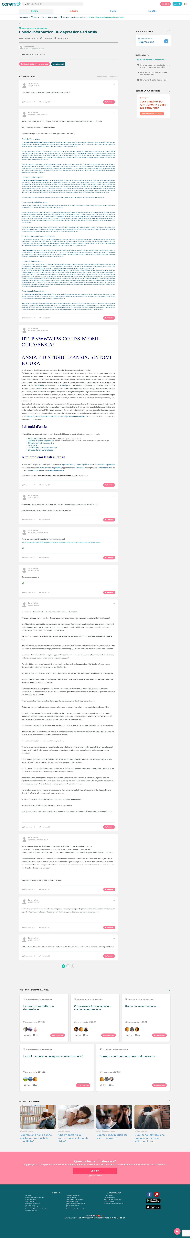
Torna (22, 23)
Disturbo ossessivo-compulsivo (41, 443)
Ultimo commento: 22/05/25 (34, 1072)
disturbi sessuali (106, 467)
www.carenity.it (71, 1218)
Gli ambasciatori (30, 1201)
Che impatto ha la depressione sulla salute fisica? (73, 1138)
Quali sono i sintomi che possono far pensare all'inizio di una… (149, 1138)
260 (28, 1085)
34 (112, 1085)
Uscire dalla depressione (140, 1006)
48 (138, 1035)
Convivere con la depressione (74, 17)
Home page (23, 17)
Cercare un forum (110, 1197)
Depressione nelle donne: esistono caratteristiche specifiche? (36, 1138)
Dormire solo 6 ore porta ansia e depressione (128, 1056)
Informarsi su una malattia (112, 1199)
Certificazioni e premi (73, 1196)
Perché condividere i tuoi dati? (35, 1197)
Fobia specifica (34, 438)
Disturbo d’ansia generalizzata (40, 450)
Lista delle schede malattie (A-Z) (114, 1203)
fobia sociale (35, 471)
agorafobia (49, 441)
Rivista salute (108, 1196)
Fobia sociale (33, 445)
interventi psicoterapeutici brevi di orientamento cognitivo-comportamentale (56, 416)
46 (36, 1085)
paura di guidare (83, 464)
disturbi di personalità (56, 471)
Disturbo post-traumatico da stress (42, 448)
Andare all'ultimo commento (107, 76)
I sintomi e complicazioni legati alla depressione (154, 73)
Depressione (146, 41)
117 (37, 1035)
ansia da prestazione (76, 467)
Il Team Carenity (30, 1199)
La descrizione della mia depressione (38, 1008)
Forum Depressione (49, 17)
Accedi (177, 4)
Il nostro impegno (31, 1211)
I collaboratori (30, 1205)
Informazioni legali (72, 1201)
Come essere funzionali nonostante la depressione (92, 1008)
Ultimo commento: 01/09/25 (136, 1022)
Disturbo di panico (35, 441)
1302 (130, 1035)
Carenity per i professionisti (75, 1209)
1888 (29, 1035)
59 (87, 1035)
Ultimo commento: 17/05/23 (110, 1072)
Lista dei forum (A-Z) (110, 1201)
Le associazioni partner (32, 1203)
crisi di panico (45, 467)
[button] (36, 11)
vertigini (65, 385)
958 (79, 1035)
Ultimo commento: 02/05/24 (85, 1022)
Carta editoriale (71, 1197)
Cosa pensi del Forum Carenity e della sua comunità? (153, 104)
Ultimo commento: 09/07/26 (34, 1022)
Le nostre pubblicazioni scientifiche (36, 1209)
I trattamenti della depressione (153, 80)
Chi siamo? (28, 1196)
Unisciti (165, 4)
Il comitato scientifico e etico (34, 1207)
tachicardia (39, 385)
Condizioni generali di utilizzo (75, 1203)
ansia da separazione (107, 464)
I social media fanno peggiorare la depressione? (53, 1056)
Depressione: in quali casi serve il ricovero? (112, 1136)
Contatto (69, 1207)
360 (104, 1085)
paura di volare (68, 464)
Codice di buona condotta (74, 1199)
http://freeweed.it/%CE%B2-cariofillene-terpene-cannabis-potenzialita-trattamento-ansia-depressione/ (61, 542)
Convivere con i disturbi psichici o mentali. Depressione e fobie (155, 66)
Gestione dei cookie (72, 1205)
